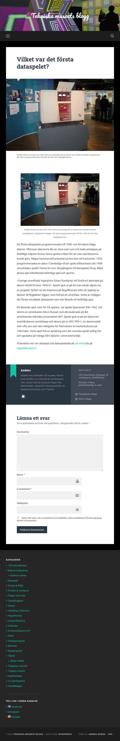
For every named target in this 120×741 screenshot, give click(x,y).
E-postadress (24, 489)
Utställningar (98, 377)
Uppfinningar (15, 675)
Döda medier (17, 660)
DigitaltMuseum (26, 348)
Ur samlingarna (16, 680)
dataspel (83, 382)
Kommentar (23, 432)
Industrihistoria (16, 620)
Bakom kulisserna (18, 570)
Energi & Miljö (15, 585)
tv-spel (98, 385)
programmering (86, 385)
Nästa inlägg (85, 399)
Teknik (11, 655)
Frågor (91, 382)
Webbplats (22, 503)
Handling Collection (19, 610)
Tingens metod (16, 670)
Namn (21, 475)
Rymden (12, 645)
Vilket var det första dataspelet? (45, 62)
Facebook (16, 706)
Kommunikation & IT (19, 630)
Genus (11, 605)
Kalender (13, 625)
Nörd (11, 635)
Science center (18, 575)
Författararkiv (23, 396)
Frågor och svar (16, 595)
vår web (79, 343)
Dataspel (100, 375)
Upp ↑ (111, 734)
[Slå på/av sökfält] (112, 36)
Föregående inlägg (88, 394)
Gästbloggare (15, 600)
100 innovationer (87, 375)
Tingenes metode (17, 665)
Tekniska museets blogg (60, 15)
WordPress (65, 734)
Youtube (15, 716)
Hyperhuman (15, 615)
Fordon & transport (18, 590)
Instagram (13, 711)
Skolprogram (15, 650)
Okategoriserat (16, 640)
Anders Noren (97, 734)
